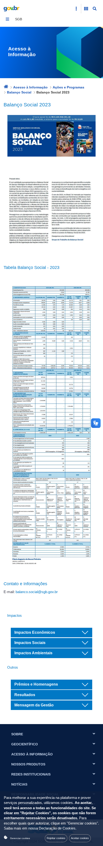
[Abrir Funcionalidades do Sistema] (86, 8)
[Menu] (7, 19)
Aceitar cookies (80, 838)
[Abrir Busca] (94, 8)
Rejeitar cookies (56, 838)
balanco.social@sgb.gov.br (37, 592)
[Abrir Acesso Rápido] (76, 8)
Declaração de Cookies (57, 828)
